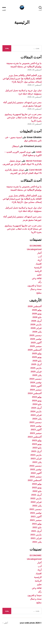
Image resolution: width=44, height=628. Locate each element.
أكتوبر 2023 (36, 429)
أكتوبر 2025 (36, 342)
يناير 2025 (37, 375)
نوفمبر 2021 (36, 513)
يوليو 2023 (37, 440)
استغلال (15, 146)
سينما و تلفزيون (35, 285)
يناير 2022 (37, 505)
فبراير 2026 (36, 328)
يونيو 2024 (37, 400)
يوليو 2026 (37, 310)
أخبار (39, 253)
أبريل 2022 (36, 495)
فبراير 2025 (36, 371)
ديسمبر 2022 (35, 466)
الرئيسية (38, 267)
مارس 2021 (36, 534)
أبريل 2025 (36, 364)
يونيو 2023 (37, 444)
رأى (40, 282)
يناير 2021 (37, 542)
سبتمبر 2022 (36, 476)
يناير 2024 (37, 418)
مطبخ (39, 293)
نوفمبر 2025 (36, 339)
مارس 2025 (36, 368)
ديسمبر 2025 (35, 335)
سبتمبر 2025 (36, 346)
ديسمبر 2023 (35, 422)
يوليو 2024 (37, 397)
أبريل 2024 (36, 408)
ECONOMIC (36, 245)
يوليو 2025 (37, 353)
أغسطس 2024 (35, 393)
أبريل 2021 (36, 531)
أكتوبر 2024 (36, 386)
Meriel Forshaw (34, 161)
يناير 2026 (37, 331)
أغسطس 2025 (35, 350)
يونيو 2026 (37, 313)
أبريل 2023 (36, 451)
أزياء (40, 260)
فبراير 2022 (36, 502)
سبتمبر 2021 (36, 520)
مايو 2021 (37, 527)
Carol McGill (35, 170)
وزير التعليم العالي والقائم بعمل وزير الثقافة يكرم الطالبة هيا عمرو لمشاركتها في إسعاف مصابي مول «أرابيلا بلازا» (22, 78)
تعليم (39, 274)
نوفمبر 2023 (36, 426)
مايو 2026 (37, 317)
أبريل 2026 (36, 321)
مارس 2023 (36, 455)
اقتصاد (39, 264)
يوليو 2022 (37, 484)
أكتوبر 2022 (36, 473)
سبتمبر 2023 (36, 433)
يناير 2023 (37, 462)
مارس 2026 (36, 324)
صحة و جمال (36, 289)
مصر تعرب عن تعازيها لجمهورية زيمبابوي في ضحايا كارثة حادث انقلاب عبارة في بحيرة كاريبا (23, 117)
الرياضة (38, 271)
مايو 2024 (37, 404)
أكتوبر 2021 (36, 516)
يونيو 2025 (37, 357)
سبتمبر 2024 (36, 389)
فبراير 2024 (36, 415)
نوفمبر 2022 (36, 469)
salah (39, 152)
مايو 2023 (37, 447)
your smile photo (27, 623)
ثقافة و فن (37, 278)
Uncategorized (34, 249)
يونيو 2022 (37, 487)
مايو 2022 (37, 491)
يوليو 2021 (37, 524)
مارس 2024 (36, 411)
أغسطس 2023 (35, 437)
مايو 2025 (37, 360)
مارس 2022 (36, 498)
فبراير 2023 (36, 458)
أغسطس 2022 (35, 480)
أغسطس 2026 (35, 306)
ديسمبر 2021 (35, 509)
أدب (40, 256)
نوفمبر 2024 (36, 382)
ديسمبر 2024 (35, 379)
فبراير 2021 (36, 538)
